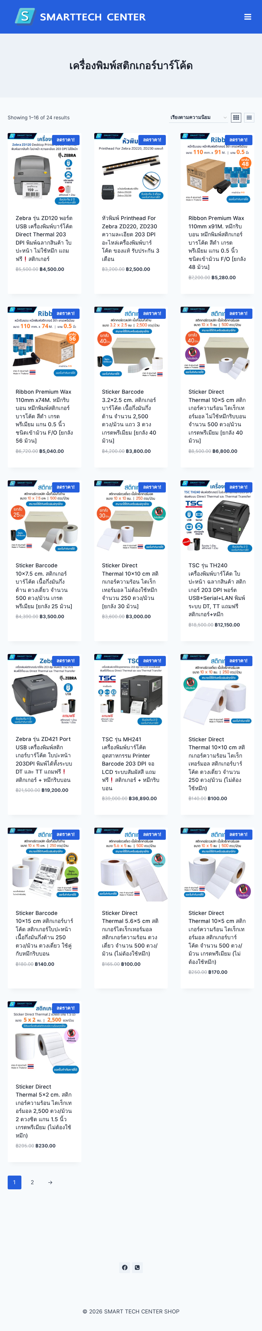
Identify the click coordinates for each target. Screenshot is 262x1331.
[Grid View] (236, 117)
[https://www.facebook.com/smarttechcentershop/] (124, 1267)
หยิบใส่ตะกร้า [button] (44, 288)
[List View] (249, 117)
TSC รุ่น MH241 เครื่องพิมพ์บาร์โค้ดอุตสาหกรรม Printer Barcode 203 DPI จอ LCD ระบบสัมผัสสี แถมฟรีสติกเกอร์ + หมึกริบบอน (130, 764)
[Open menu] (247, 17)
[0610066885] (137, 1267)
